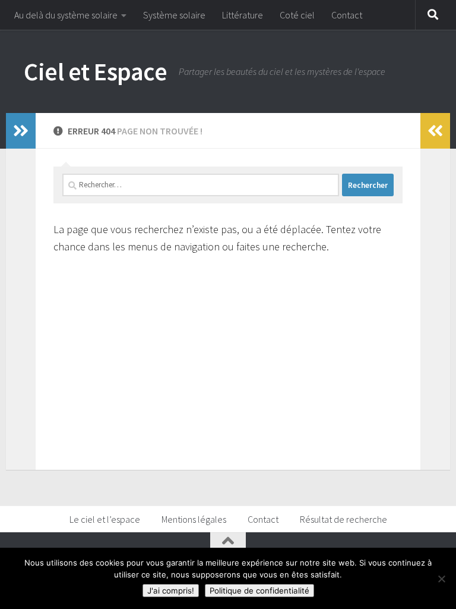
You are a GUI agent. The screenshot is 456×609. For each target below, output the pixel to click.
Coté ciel (297, 15)
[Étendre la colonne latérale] (21, 131)
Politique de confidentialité (259, 590)
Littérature (242, 15)
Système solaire (174, 15)
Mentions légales (194, 519)
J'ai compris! (170, 590)
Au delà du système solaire (66, 15)
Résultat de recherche (343, 519)
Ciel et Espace (95, 71)
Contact (346, 15)
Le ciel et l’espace (104, 519)
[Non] (441, 579)
